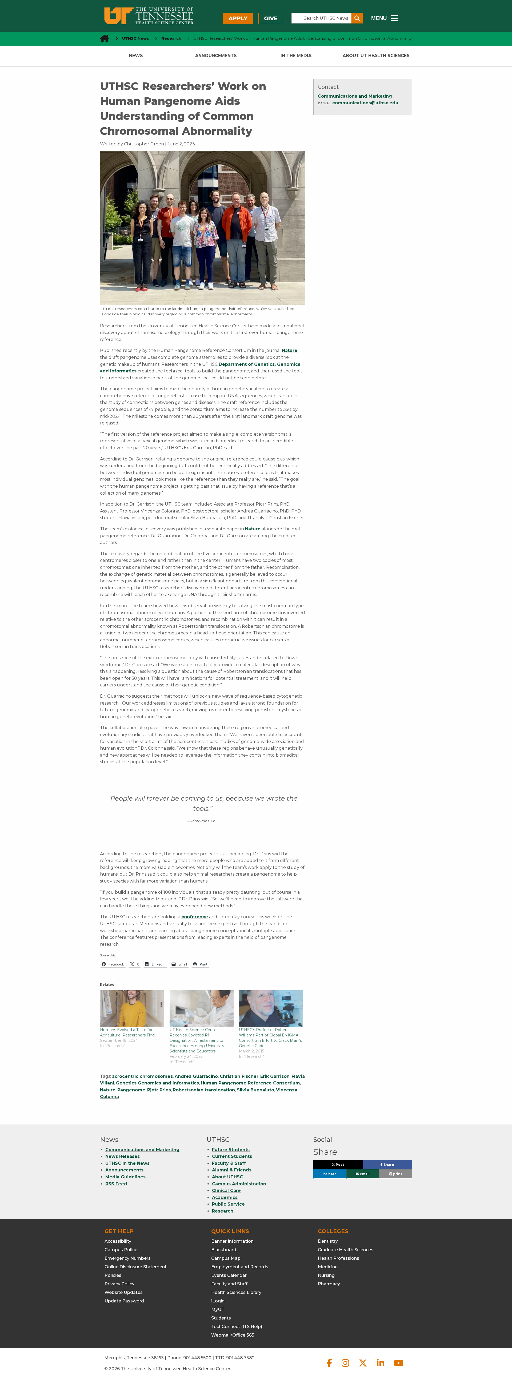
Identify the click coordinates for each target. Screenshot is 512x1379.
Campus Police (121, 1249)
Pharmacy (329, 1283)
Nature (289, 350)
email (364, 1174)
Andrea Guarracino (196, 1076)
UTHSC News (135, 38)
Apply (238, 18)
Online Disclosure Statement (136, 1266)
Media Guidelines (125, 1176)
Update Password (124, 1301)
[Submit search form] (357, 18)
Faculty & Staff (229, 1163)
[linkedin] (381, 1367)
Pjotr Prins (159, 1089)
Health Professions (338, 1258)
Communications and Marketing (355, 96)
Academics (225, 1197)
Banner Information (232, 1241)
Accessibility (118, 1241)
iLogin (218, 1301)
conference (194, 916)
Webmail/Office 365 (232, 1335)
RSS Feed (116, 1183)
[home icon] (103, 38)
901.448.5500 (197, 1357)
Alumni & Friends (231, 1170)
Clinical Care (226, 1190)
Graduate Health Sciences (345, 1249)
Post (346, 1165)
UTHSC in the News (127, 1163)
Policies (113, 1275)
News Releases (122, 1156)
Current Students (232, 1156)
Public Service (228, 1204)
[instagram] (345, 1367)
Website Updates (124, 1292)
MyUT (217, 1309)
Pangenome (131, 1089)
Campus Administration (239, 1183)
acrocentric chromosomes (142, 1076)
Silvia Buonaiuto (255, 1089)
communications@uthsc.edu (365, 102)
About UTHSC (227, 1176)
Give (270, 18)
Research (222, 1211)
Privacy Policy (119, 1283)
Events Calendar (229, 1275)
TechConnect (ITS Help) (236, 1326)
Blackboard (223, 1249)
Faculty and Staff (229, 1283)
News (136, 55)
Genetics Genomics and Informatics (157, 1083)
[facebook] (329, 1367)
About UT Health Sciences (376, 55)
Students (221, 1318)
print (397, 1174)
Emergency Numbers (128, 1258)
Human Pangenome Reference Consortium (250, 1083)
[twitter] (363, 1367)
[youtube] (399, 1367)
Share (397, 1165)
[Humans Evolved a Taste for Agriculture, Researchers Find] (132, 1008)
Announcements (216, 55)
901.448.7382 (240, 1357)
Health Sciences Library (236, 1292)
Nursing (326, 1275)
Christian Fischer (239, 1076)
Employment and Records (239, 1266)
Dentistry (328, 1241)
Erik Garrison (275, 1076)
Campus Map (226, 1258)
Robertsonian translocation (204, 1089)
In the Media (296, 55)
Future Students (231, 1149)
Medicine (328, 1266)
